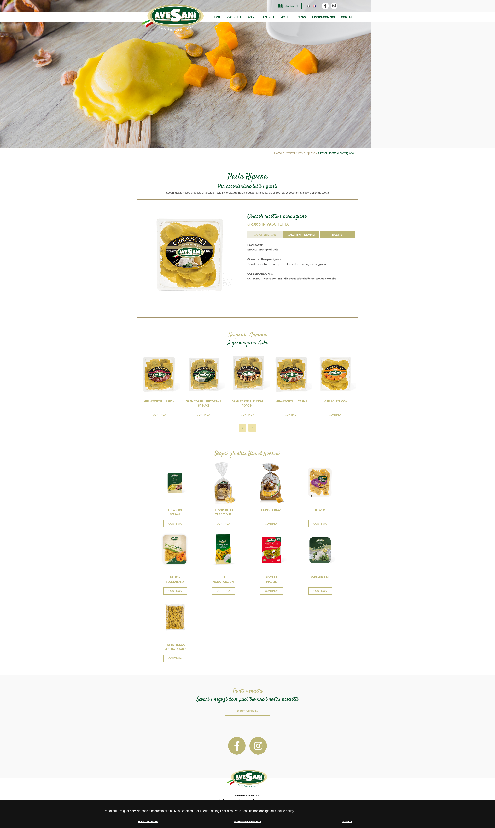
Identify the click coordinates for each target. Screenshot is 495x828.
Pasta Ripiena (306, 153)
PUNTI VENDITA (247, 711)
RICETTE (285, 17)
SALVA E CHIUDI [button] (371, 825)
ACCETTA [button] (347, 821)
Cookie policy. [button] (284, 811)
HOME (217, 17)
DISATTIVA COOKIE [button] (148, 821)
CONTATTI (348, 17)
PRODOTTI (234, 17)
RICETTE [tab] (337, 234)
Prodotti (290, 153)
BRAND (251, 17)
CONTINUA (159, 414)
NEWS (302, 17)
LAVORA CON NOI (323, 17)
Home (278, 153)
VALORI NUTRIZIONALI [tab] (301, 234)
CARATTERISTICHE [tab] (265, 234)
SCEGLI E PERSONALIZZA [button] (247, 821)
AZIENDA (268, 17)
